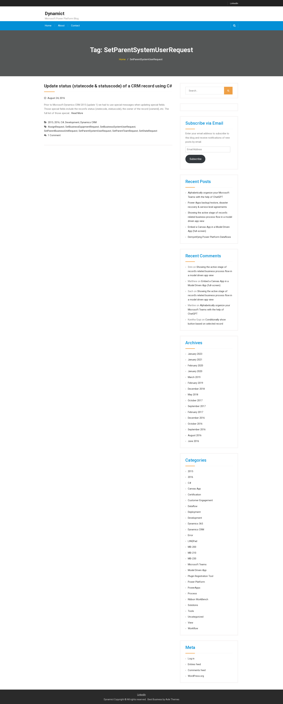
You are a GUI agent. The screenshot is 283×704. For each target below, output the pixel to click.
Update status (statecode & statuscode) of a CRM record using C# (108, 85)
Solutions (193, 605)
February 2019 (195, 382)
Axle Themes (172, 699)
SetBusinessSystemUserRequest (117, 126)
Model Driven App (197, 570)
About (61, 25)
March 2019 (194, 377)
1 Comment (54, 135)
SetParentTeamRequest (125, 130)
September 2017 (197, 406)
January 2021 (195, 359)
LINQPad (192, 541)
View (190, 622)
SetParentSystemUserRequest (95, 130)
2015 (50, 122)
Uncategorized (195, 616)
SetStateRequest (148, 130)
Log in (191, 658)
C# (62, 122)
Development (72, 122)
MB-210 (192, 552)
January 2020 (195, 371)
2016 (57, 122)
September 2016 (197, 429)
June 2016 (193, 441)
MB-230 (192, 558)
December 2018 (196, 388)
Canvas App (194, 488)
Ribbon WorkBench (198, 599)
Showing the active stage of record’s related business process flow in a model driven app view (210, 217)
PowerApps (194, 587)
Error (190, 535)
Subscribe (195, 159)
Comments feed (197, 670)
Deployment (194, 511)
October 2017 (195, 400)
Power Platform (196, 581)
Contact (75, 25)
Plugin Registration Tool (200, 576)
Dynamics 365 (195, 523)
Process (192, 593)
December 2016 (196, 417)
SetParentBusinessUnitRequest (60, 130)
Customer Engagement (200, 500)
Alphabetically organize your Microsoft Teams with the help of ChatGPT (209, 309)
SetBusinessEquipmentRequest (82, 126)
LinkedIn (234, 3)
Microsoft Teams (197, 564)
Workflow (193, 628)
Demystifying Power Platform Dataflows (209, 236)
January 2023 (195, 353)
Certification (194, 494)
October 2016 (195, 423)
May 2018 (193, 394)
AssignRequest (56, 126)
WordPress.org (196, 675)
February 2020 (195, 365)
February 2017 (195, 412)
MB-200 (192, 546)
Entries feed (194, 664)
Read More (77, 113)
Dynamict (54, 13)
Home (48, 25)
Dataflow (192, 506)
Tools (191, 611)
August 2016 (194, 435)
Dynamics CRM (88, 122)
